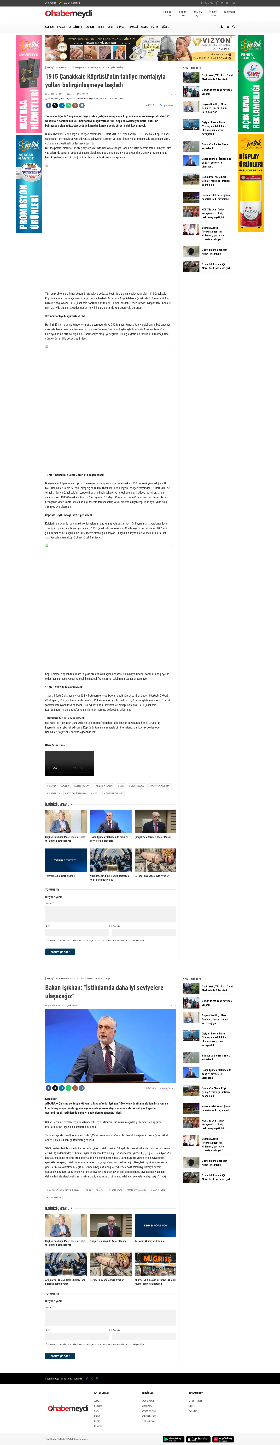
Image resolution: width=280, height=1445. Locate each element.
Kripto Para (147, 1406)
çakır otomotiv (82, 786)
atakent (52, 786)
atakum (65, 786)
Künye (192, 1406)
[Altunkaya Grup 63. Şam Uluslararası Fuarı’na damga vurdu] (110, 860)
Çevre (144, 26)
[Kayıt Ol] (222, 26)
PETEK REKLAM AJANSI (137, 1190)
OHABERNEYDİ (54, 793)
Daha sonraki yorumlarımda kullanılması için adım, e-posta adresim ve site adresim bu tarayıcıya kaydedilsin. (95, 940)
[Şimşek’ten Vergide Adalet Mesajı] (155, 821)
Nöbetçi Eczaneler (150, 1416)
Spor (110, 26)
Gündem (49, 26)
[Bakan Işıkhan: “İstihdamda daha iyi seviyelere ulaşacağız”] (110, 821)
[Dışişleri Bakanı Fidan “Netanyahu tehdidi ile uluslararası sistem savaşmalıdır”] (191, 129)
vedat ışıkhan (55, 1197)
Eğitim (154, 26)
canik (121, 786)
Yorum (50, 903)
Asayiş (97, 1401)
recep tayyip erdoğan (76, 793)
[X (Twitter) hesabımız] (222, 3)
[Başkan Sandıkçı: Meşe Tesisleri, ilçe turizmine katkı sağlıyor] (66, 821)
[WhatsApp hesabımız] (233, 3)
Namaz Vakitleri (149, 1411)
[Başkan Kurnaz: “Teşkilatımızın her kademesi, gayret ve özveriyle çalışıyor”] (191, 234)
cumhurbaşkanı (137, 786)
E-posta (117, 926)
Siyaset (61, 26)
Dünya (120, 26)
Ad (48, 926)
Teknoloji (132, 26)
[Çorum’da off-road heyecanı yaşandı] (191, 96)
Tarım (101, 26)
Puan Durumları (149, 1421)
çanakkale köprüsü (104, 786)
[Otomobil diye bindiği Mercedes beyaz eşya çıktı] (191, 271)
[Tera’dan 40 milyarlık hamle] (66, 860)
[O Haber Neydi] (68, 17)
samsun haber (159, 1190)
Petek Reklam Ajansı (77, 1439)
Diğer (165, 26)
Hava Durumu (148, 1401)
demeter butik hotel (160, 786)
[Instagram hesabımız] (227, 3)
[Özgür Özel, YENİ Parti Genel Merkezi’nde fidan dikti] (191, 82)
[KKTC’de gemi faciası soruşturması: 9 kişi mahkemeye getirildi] (191, 216)
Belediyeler (75, 26)
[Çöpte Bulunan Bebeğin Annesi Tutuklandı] (191, 256)
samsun (96, 793)
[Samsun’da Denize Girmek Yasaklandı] (191, 151)
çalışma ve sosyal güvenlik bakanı (64, 1190)
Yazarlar (193, 1411)
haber (100, 1190)
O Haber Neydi (195, 1401)
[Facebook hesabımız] (217, 3)
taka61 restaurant (114, 793)
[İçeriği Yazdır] (82, 105)
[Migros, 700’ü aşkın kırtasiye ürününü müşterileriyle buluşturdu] (155, 1264)
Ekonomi (90, 26)
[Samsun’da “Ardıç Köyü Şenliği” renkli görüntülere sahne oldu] (191, 183)
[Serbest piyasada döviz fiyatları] (155, 860)
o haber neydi (115, 1190)
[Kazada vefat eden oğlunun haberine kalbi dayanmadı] (191, 202)
